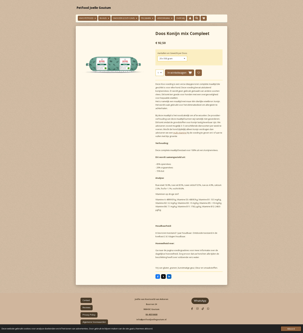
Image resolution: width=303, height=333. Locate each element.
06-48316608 (151, 314)
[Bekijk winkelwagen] (204, 18)
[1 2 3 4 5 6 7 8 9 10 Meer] (159, 72)
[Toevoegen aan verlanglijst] (198, 72)
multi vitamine (180, 132)
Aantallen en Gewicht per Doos (172, 53)
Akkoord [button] (291, 328)
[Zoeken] (197, 18)
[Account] (190, 18)
